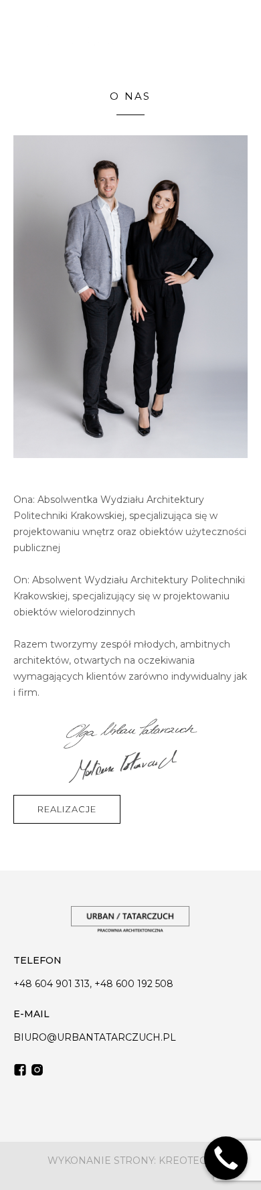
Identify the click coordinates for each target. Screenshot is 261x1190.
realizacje (66, 809)
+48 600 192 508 (133, 984)
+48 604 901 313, (53, 984)
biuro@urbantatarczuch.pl (94, 1037)
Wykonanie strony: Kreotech (131, 1161)
